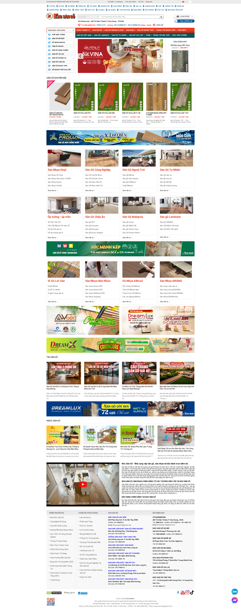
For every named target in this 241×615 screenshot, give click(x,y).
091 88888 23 (119, 522)
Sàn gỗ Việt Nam (84, 35)
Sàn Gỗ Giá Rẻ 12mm (94, 179)
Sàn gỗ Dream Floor (131, 229)
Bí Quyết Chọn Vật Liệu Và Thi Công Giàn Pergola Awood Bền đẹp (100, 448)
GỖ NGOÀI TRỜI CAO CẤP (61, 70)
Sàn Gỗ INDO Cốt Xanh (169, 226)
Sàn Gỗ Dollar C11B (131, 113)
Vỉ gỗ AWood (128, 186)
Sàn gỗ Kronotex (92, 226)
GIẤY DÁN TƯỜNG (58, 35)
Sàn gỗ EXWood (129, 182)
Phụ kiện (182, 30)
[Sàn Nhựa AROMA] (176, 277)
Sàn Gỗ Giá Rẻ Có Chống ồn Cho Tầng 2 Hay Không (62, 388)
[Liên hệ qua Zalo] (235, 592)
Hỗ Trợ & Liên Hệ (86, 546)
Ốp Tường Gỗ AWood (131, 286)
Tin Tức (141, 2)
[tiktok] (192, 592)
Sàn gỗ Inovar (128, 222)
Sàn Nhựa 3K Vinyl (55, 175)
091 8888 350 (160, 573)
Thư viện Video (130, 2)
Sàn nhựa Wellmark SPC (95, 293)
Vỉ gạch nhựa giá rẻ (55, 293)
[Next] (160, 56)
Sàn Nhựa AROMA (171, 280)
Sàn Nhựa (130, 30)
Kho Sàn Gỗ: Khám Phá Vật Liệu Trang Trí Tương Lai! (136, 448)
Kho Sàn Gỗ (110, 601)
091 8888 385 (160, 544)
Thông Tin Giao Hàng (58, 541)
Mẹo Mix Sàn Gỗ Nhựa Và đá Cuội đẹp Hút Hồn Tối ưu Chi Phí (177, 388)
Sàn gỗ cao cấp (136, 35)
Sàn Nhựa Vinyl (57, 169)
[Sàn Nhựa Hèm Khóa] (101, 277)
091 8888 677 (160, 586)
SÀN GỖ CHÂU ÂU (58, 62)
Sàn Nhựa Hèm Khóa (97, 280)
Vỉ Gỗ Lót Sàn (56, 280)
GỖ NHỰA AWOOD (58, 42)
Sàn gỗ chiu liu (166, 179)
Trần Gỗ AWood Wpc (131, 290)
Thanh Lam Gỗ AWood (132, 293)
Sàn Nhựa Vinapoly (93, 297)
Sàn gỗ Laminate (101, 35)
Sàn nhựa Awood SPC (94, 290)
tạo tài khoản (74, 1)
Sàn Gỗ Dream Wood (131, 233)
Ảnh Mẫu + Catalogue (115, 2)
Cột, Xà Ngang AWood (131, 297)
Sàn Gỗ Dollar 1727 (179, 113)
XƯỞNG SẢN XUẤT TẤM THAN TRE (122, 537)
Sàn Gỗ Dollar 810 (82, 113)
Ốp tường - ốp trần (59, 216)
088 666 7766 (120, 576)
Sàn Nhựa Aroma (55, 182)
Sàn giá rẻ (97, 30)
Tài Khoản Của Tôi (87, 551)
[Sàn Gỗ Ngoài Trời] (139, 166)
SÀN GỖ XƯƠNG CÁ (59, 58)
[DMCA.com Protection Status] (54, 593)
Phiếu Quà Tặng (86, 522)
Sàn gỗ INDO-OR (129, 226)
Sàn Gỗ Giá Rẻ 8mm (93, 175)
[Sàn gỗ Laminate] (176, 213)
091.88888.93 (177, 534)
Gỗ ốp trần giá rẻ (54, 229)
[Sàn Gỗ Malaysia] (139, 213)
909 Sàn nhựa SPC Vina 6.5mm (180, 46)
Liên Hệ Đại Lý (85, 517)
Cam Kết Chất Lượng (58, 526)
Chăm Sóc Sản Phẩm (88, 559)
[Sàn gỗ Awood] (82, 322)
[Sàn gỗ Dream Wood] (120, 248)
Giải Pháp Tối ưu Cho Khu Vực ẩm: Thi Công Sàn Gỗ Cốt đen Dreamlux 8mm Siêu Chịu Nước (175, 450)
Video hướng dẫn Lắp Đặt (60, 558)
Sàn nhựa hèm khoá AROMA (171, 293)
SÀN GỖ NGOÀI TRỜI (59, 66)
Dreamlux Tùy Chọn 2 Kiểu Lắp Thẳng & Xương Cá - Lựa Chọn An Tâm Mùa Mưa (62, 448)
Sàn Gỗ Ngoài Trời (145, 30)
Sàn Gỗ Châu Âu (95, 216)
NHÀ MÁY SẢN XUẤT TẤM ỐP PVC (121, 563)
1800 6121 (101, 25)
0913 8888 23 (120, 567)
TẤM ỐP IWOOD (57, 46)
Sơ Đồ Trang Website (88, 555)
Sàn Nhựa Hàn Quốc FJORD (59, 179)
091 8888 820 (120, 550)
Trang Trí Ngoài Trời (165, 30)
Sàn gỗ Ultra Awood (130, 179)
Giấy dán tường (179, 35)
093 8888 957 (163, 554)
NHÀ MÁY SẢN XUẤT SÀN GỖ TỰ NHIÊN (123, 553)
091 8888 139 (120, 559)
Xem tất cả (52, 190)
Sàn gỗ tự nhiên (119, 35)
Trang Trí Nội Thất (161, 35)
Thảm (148, 35)
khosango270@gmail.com (122, 525)
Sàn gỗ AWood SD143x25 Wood (56, 114)
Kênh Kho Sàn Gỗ (57, 517)
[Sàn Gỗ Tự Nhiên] (176, 166)
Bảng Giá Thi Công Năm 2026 (61, 562)
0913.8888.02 (134, 25)
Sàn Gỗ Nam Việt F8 (93, 182)
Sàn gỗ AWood (128, 175)
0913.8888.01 (120, 25)
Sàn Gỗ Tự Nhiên (170, 169)
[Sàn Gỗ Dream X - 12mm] (120, 345)
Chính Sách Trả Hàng (58, 553)
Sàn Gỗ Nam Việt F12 (94, 186)
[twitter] (187, 592)
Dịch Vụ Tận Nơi (86, 526)
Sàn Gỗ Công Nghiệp (97, 169)
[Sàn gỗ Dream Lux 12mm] (158, 322)
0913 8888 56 (175, 522)
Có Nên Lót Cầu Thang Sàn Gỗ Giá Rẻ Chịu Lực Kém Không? (137, 388)
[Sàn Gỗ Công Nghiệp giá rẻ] (101, 166)
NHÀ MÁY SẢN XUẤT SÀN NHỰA (120, 545)
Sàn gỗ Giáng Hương (168, 186)
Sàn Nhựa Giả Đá (55, 186)
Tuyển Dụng (55, 580)
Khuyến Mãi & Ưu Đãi (88, 534)
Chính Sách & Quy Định (59, 549)
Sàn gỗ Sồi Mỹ (165, 182)
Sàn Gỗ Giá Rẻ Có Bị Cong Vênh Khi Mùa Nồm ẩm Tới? (100, 388)
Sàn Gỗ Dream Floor (113, 30)
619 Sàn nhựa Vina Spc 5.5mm (156, 114)
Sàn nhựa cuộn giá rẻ (168, 286)
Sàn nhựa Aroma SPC (94, 286)
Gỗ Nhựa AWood (132, 280)
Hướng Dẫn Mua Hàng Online (61, 530)
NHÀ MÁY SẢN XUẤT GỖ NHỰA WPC (122, 571)
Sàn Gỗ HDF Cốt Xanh (169, 229)
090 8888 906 (163, 563)
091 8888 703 (186, 522)
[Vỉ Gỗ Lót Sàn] (64, 277)
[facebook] (178, 592)
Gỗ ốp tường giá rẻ (55, 233)
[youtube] (183, 592)
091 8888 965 (120, 542)
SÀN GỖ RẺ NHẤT (58, 38)
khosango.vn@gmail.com (166, 525)
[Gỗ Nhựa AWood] (138, 277)
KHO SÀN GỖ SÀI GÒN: (117, 517)
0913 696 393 (120, 534)
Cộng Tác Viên (85, 577)
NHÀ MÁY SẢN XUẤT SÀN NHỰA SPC (122, 579)
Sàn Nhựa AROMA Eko (169, 297)
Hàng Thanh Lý (83, 30)
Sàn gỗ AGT (90, 222)
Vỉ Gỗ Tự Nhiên (54, 290)
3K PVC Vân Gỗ (54, 222)
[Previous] (80, 56)
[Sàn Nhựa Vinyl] (64, 166)
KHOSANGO (130, 599)
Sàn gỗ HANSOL (166, 222)
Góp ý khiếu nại (186, 21)
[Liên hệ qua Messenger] (235, 600)
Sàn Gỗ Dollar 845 (106, 113)
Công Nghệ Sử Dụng (58, 522)
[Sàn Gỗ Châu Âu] (101, 213)
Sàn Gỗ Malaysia (132, 216)
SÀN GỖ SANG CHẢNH (60, 50)
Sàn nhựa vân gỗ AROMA (170, 290)
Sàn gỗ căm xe (166, 175)
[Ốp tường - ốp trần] (64, 213)
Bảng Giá (149, 2)
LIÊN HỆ (159, 25)
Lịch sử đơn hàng (87, 530)
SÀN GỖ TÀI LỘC (58, 54)
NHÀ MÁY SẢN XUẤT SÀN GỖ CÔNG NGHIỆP (125, 529)
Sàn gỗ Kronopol (92, 229)
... (48, 297)
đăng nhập (62, 1)
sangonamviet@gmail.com (163, 606)
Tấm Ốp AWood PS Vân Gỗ (59, 226)
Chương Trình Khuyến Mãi (90, 542)
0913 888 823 (120, 584)
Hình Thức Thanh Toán (59, 545)
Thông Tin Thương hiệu (89, 538)
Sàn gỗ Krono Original (94, 233)
